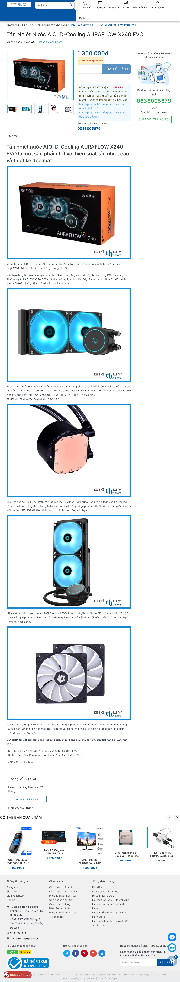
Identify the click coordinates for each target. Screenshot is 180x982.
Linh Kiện (156, 7)
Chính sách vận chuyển (63, 891)
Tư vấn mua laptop (103, 895)
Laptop (99, 7)
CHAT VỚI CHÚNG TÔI (154, 119)
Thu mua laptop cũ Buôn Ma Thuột (108, 906)
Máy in (113, 7)
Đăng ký (165, 962)
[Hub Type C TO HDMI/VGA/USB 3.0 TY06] (162, 845)
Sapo (114, 978)
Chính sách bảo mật (61, 887)
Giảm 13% (50, 842)
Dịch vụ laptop (15, 895)
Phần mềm (139, 7)
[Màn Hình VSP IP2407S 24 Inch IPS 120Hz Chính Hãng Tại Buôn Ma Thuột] (90, 848)
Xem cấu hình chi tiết (27, 799)
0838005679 (89, 128)
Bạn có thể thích (21, 808)
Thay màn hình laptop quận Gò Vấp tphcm (110, 923)
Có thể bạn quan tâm (21, 817)
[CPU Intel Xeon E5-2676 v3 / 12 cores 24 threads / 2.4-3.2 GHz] (126, 845)
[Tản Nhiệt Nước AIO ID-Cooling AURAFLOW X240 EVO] (40, 75)
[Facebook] (172, 937)
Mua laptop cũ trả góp (105, 891)
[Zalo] (172, 947)
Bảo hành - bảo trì (60, 908)
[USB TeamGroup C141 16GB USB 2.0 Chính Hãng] (18, 848)
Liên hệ (11, 899)
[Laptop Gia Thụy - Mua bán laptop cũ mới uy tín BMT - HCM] (19, 3)
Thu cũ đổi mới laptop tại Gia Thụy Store (109, 914)
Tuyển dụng (56, 916)
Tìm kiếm (97, 887)
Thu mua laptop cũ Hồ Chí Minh (110, 899)
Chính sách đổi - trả (61, 899)
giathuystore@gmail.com (25, 938)
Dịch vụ (84, 18)
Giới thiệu (12, 891)
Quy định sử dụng (59, 904)
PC (125, 7)
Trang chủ (85, 7)
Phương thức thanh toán (63, 895)
